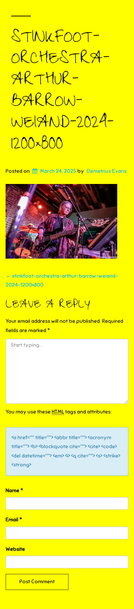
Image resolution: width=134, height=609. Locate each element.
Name (14, 490)
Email (14, 519)
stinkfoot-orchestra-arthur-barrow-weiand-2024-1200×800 (62, 93)
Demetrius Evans (107, 171)
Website (15, 549)
